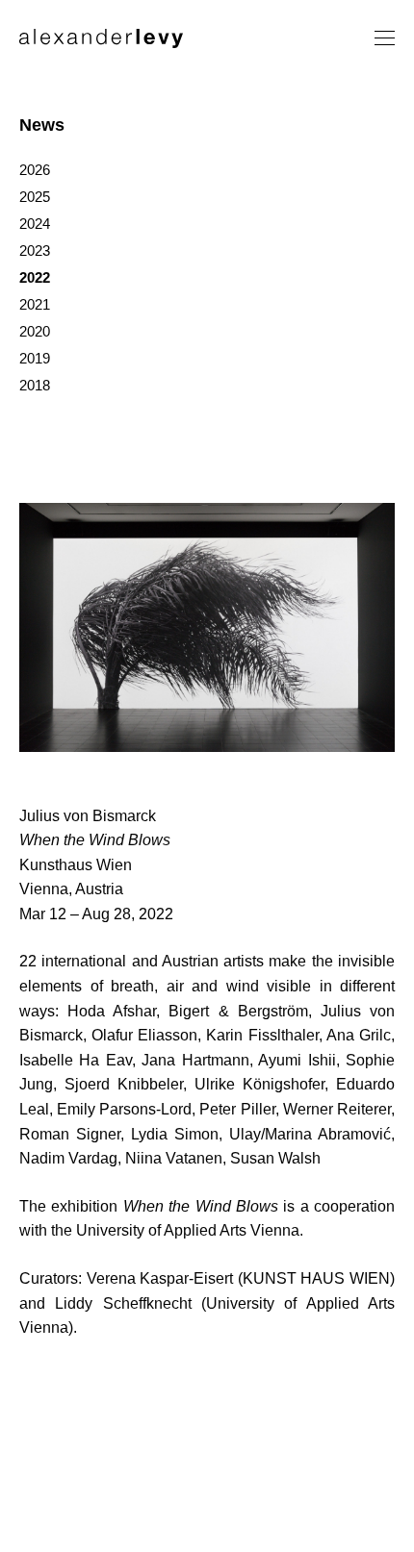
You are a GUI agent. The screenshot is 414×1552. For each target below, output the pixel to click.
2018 (34, 385)
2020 (34, 331)
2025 (34, 196)
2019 (34, 358)
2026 (34, 170)
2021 (34, 304)
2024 (34, 223)
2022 (34, 277)
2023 (34, 250)
